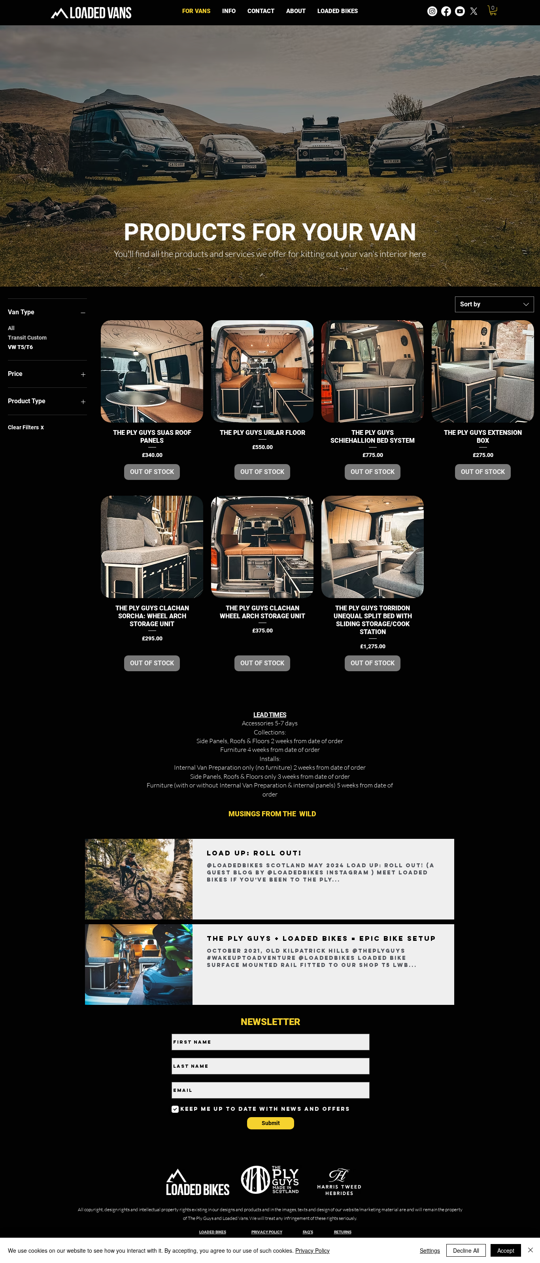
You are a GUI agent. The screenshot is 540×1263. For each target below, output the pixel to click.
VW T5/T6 (20, 347)
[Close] (530, 1250)
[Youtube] (460, 11)
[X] (474, 11)
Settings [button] (430, 1250)
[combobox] (494, 304)
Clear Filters (26, 427)
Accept (505, 1250)
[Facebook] (446, 11)
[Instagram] (432, 11)
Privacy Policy (312, 1250)
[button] (229, 11)
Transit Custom (27, 337)
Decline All (466, 1250)
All (11, 328)
